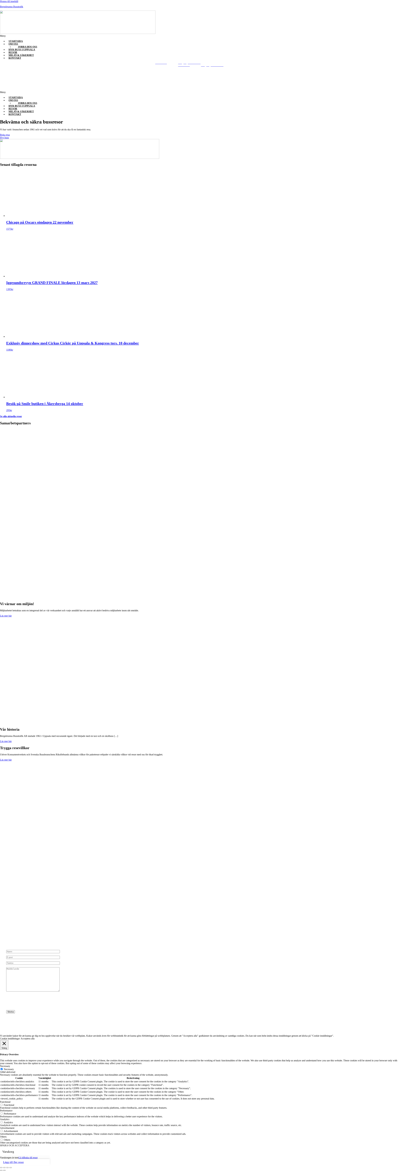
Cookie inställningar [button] (10, 1038)
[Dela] (7, 1167)
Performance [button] (6, 1110)
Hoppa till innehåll (9, 1)
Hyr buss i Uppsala (22, 49)
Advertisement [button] (7, 1128)
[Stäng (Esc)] (10, 1167)
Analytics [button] (4, 1119)
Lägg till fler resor (13, 1162)
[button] (149, 36)
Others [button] (3, 1136)
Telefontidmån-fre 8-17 (20, 906)
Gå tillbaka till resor (28, 1157)
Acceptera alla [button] (28, 1038)
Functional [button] (5, 1102)
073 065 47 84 (26, 916)
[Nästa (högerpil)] (4, 1170)
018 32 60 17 (18, 913)
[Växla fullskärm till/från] (4, 1167)
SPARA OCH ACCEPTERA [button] (14, 1145)
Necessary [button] (5, 1066)
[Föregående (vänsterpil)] (1, 1170)
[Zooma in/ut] (1, 1167)
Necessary (9, 1069)
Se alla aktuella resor (11, 416)
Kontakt (15, 58)
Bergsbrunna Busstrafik (11, 6)
